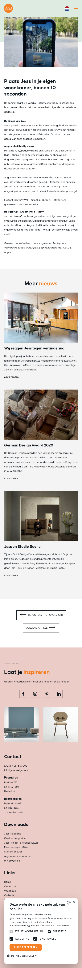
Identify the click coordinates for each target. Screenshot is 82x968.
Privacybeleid (12, 860)
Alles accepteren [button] (25, 947)
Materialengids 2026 (16, 847)
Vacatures (10, 891)
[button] (23, 956)
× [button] (73, 902)
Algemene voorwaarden (18, 856)
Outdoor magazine (15, 838)
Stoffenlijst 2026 (13, 851)
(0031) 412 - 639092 (15, 766)
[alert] (41, 931)
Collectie (9, 895)
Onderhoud (10, 886)
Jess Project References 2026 (21, 842)
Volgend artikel (37, 627)
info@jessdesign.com (16, 770)
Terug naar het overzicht (45, 615)
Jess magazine (12, 833)
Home (7, 882)
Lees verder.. (11, 377)
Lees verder (62, 925)
